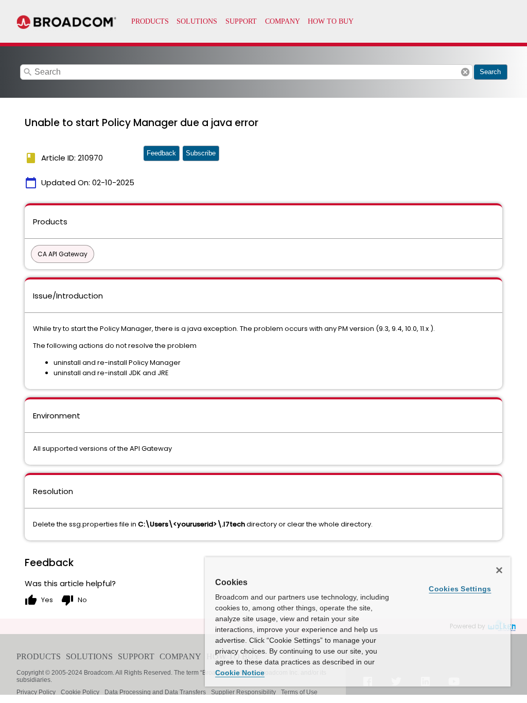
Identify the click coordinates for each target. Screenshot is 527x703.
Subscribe (201, 153)
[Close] (499, 570)
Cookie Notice (240, 673)
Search (490, 72)
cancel (465, 72)
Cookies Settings (460, 589)
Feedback (161, 153)
